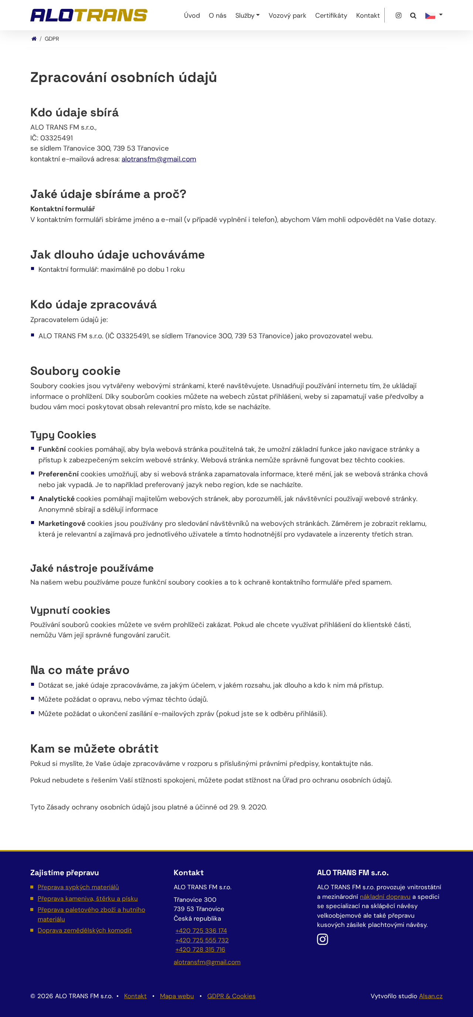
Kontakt (368, 15)
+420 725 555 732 (202, 940)
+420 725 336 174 (201, 931)
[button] (434, 15)
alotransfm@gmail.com (159, 159)
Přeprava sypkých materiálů (78, 887)
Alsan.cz (431, 996)
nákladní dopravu (385, 897)
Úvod (192, 15)
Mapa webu (177, 996)
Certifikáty (331, 15)
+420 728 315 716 (200, 949)
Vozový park (287, 15)
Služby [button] (245, 15)
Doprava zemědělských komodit (85, 930)
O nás (218, 15)
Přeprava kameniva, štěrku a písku (88, 898)
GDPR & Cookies (231, 996)
